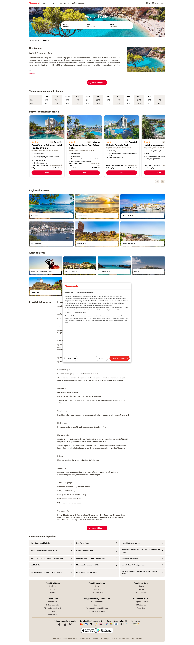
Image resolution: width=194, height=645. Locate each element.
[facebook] (59, 625)
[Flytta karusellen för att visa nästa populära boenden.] (162, 181)
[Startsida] (35, 3)
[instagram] (65, 625)
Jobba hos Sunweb (70, 639)
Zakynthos (97, 589)
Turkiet (53, 589)
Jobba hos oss (52, 615)
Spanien (53, 592)
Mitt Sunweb (141, 605)
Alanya (141, 589)
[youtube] (70, 625)
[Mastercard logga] (81, 625)
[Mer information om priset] (61, 167)
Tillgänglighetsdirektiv (52, 608)
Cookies (97, 605)
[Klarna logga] (100, 625)
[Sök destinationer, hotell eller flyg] (143, 3)
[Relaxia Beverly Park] (121, 146)
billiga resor (100, 65)
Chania (141, 586)
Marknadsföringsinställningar (96, 608)
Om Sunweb (52, 602)
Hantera (70, 358)
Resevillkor (141, 608)
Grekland (52, 586)
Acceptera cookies (119, 358)
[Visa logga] (86, 625)
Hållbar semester (52, 605)
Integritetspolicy (97, 602)
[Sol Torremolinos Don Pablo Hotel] (84, 146)
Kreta (97, 586)
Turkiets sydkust (97, 592)
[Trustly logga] (91, 625)
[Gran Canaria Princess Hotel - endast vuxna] (47, 146)
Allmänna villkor (84, 639)
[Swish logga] (96, 625)
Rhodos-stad (141, 592)
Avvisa (101, 358)
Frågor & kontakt (141, 602)
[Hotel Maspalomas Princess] (159, 146)
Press (53, 611)
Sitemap (139, 639)
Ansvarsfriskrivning (97, 611)
